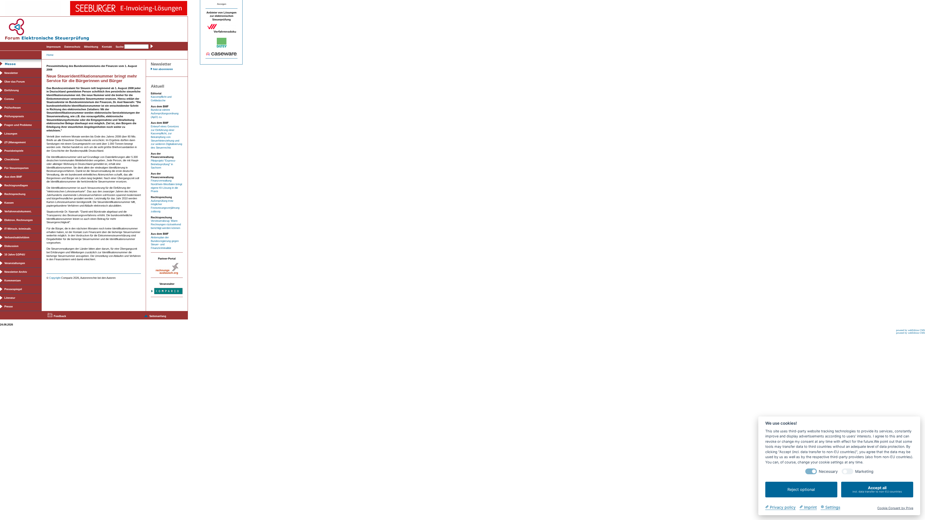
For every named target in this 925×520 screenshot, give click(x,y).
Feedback (60, 316)
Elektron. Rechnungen (18, 220)
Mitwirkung (91, 46)
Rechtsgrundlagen (16, 185)
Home (49, 54)
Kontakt (107, 46)
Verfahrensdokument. (18, 211)
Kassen (9, 202)
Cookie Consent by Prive (895, 508)
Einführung (11, 90)
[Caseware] (221, 54)
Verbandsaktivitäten (16, 237)
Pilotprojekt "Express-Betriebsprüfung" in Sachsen (163, 164)
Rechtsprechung (15, 194)
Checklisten (11, 159)
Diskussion (11, 246)
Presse (8, 306)
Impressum (53, 46)
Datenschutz (72, 46)
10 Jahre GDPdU (14, 254)
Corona (9, 99)
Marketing (864, 471)
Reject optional (801, 489)
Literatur (9, 297)
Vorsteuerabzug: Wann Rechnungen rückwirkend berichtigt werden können (166, 224)
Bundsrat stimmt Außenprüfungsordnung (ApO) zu (164, 113)
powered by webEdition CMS (910, 330)
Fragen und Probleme (18, 125)
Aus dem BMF (13, 176)
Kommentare (12, 280)
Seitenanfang (157, 316)
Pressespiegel (13, 289)
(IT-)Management (15, 142)
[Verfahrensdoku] (221, 32)
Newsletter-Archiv (15, 271)
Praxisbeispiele (13, 150)
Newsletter (11, 73)
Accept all (877, 489)
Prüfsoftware (12, 107)
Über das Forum (14, 81)
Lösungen (10, 133)
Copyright (54, 277)
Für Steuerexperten (16, 168)
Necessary (828, 471)
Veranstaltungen (14, 263)
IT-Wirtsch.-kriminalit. (17, 228)
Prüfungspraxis (14, 116)
